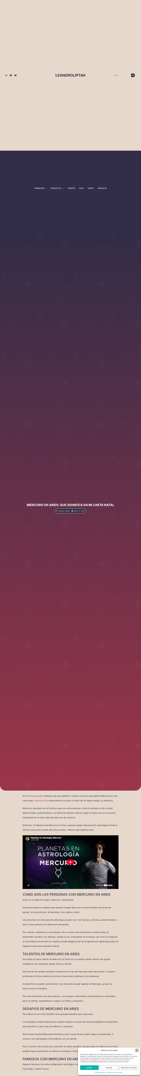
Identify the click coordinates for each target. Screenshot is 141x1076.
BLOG (81, 188)
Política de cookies (100, 1072)
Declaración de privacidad (114, 1072)
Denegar (109, 1068)
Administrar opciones (129, 1068)
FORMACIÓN (39, 188)
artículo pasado (35, 796)
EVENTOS (71, 188)
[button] (137, 1050)
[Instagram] (6, 75)
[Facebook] (11, 75)
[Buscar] (133, 75)
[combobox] (122, 75)
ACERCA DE (102, 188)
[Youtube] (15, 75)
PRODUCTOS (56, 188)
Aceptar (89, 1068)
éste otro (43, 800)
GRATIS (91, 188)
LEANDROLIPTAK (70, 75)
